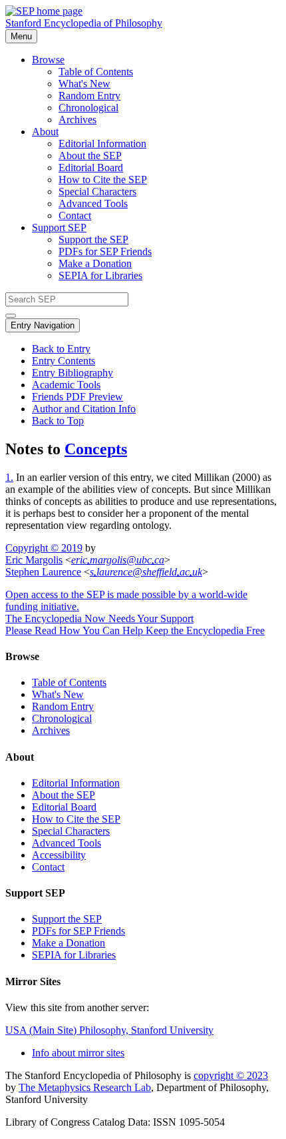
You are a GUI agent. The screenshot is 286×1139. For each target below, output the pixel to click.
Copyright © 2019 (43, 548)
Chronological (88, 107)
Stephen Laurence (43, 571)
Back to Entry (61, 348)
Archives (77, 119)
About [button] (45, 131)
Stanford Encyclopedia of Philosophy (83, 23)
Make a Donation (95, 263)
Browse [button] (48, 59)
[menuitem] (170, 72)
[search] (10, 316)
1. (9, 477)
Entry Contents (63, 360)
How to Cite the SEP (103, 179)
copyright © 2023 (231, 1075)
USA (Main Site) (109, 1030)
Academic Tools (66, 384)
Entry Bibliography (72, 372)
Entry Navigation (42, 325)
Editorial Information (102, 143)
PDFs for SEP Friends (105, 251)
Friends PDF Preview (77, 396)
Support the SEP (93, 239)
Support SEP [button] (59, 227)
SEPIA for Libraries (100, 275)
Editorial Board (91, 167)
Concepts (96, 449)
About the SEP (90, 155)
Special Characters (97, 191)
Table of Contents (96, 71)
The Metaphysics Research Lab (85, 1087)
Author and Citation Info (84, 408)
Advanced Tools (93, 203)
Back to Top (58, 420)
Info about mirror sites (78, 1052)
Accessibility (59, 855)
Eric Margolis (34, 560)
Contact (75, 215)
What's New (84, 83)
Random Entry (89, 95)
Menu (21, 36)
